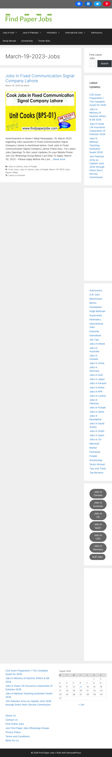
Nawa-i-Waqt (11, 172)
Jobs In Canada (98, 493)
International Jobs (74, 32)
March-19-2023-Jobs (59, 169)
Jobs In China (96, 363)
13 (81, 687)
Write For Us (12, 740)
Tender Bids (44, 41)
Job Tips (94, 339)
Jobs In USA (98, 537)
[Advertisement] (98, 234)
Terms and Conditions (17, 736)
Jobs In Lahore (15, 166)
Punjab (93, 456)
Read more (59, 159)
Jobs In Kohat (96, 387)
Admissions (96, 32)
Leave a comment (16, 175)
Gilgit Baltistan (97, 311)
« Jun (81, 704)
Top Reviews (96, 472)
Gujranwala (95, 315)
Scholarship (27, 41)
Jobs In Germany (98, 548)
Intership (94, 331)
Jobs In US (95, 439)
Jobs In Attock (97, 343)
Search (104, 63)
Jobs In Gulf (8, 32)
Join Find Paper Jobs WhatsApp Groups (27, 728)
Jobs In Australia (98, 504)
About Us (10, 715)
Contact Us (11, 719)
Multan (93, 447)
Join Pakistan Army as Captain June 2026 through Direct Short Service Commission (96, 167)
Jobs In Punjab (30, 166)
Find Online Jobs (14, 724)
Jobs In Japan (97, 379)
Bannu (92, 303)
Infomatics (52, 32)
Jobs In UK (98, 515)
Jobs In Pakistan (30, 32)
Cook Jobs (13, 169)
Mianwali (94, 443)
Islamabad (95, 335)
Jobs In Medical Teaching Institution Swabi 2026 (96, 145)
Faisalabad (95, 307)
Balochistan (95, 298)
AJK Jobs (94, 294)
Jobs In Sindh (96, 431)
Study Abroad (9, 41)
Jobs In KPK (96, 391)
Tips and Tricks (97, 468)
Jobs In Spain (96, 435)
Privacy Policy (12, 732)
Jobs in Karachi (97, 383)
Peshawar (94, 452)
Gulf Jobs (97, 556)
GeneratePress (73, 752)
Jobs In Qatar (96, 411)
